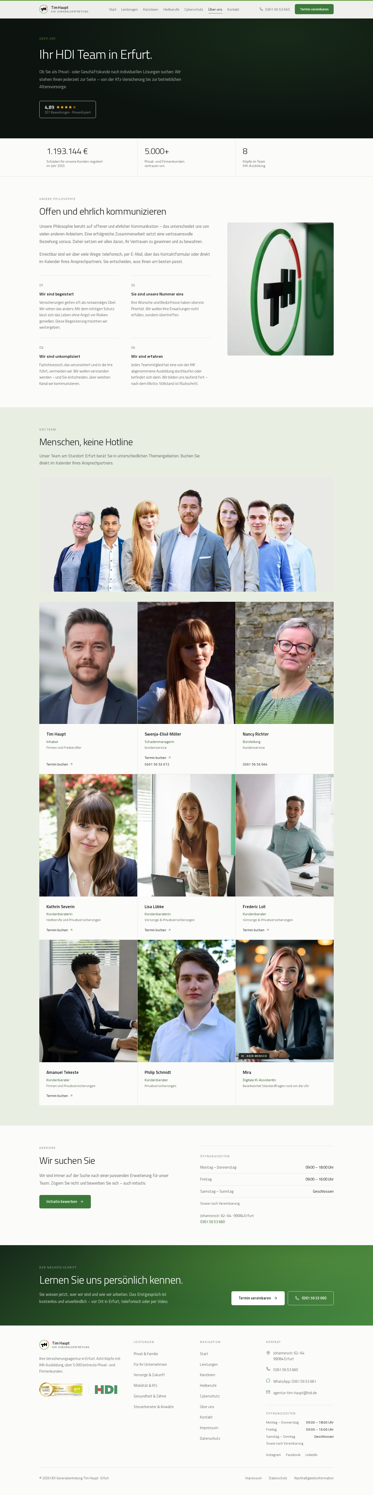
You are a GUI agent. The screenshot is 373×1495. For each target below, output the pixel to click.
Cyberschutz (193, 9)
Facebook (293, 1454)
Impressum (209, 1428)
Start (112, 9)
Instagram (273, 1454)
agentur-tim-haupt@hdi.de (295, 1393)
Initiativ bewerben (61, 1201)
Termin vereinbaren (314, 9)
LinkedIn (311, 1454)
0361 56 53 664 (255, 764)
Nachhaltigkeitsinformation (314, 1478)
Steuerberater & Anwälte (154, 1407)
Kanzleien (150, 9)
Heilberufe (171, 9)
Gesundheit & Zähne (150, 1396)
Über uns (215, 9)
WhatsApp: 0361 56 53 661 (294, 1381)
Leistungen (129, 9)
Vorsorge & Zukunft (149, 1375)
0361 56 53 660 (277, 9)
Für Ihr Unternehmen (150, 1364)
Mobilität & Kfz (145, 1385)
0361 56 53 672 (157, 764)
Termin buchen (57, 764)
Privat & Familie (146, 1354)
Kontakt (233, 9)
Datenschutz (210, 1438)
